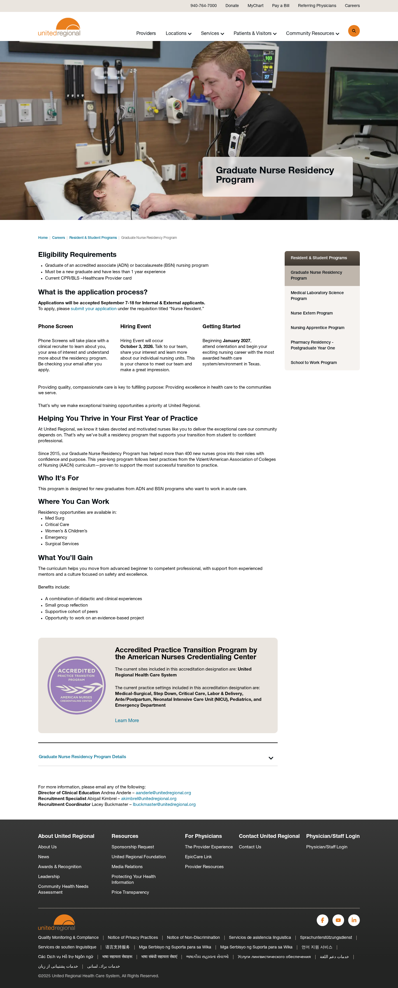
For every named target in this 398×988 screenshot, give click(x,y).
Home (43, 238)
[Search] (354, 31)
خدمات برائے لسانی (103, 966)
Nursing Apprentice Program (317, 328)
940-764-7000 (204, 6)
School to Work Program (314, 363)
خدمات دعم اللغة (334, 957)
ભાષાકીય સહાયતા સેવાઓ (207, 957)
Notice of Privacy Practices (133, 938)
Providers (146, 33)
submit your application (94, 309)
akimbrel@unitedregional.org (149, 799)
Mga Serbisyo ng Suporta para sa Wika (175, 947)
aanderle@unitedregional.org (163, 793)
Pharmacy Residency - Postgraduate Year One (313, 345)
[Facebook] (322, 920)
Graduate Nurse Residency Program (316, 276)
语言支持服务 (117, 947)
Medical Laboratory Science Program (317, 296)
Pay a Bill (280, 6)
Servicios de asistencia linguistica (260, 938)
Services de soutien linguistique (67, 947)
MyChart (255, 6)
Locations (176, 33)
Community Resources (310, 33)
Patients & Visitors (253, 33)
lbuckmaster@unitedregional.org (164, 805)
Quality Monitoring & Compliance (68, 938)
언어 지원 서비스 (317, 947)
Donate (232, 6)
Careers (352, 6)
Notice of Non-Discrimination (193, 938)
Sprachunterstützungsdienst (326, 938)
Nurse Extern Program (312, 313)
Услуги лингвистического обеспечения (274, 957)
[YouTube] (338, 920)
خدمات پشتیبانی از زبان (58, 966)
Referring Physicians (317, 6)
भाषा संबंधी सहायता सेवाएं (159, 957)
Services (210, 33)
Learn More (127, 721)
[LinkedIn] (354, 920)
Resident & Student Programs (93, 238)
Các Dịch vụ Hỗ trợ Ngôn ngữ (65, 957)
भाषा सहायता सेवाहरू (117, 957)
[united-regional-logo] (56, 922)
